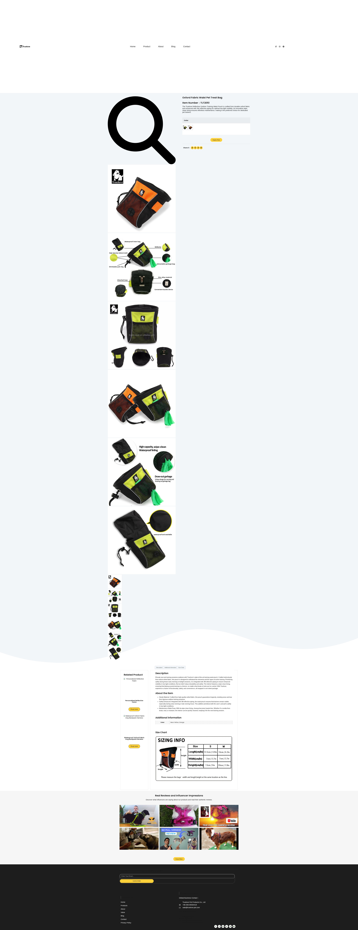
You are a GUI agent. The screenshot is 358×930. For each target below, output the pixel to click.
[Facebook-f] (215, 926)
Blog (173, 46)
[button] (192, 147)
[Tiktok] (226, 926)
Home (132, 46)
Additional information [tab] (170, 667)
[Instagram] (279, 46)
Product (146, 46)
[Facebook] (276, 46)
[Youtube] (234, 926)
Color (186, 120)
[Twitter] (230, 926)
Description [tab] (159, 667)
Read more (134, 709)
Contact (186, 46)
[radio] (185, 127)
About (160, 46)
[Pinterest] (283, 46)
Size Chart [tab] (181, 667)
